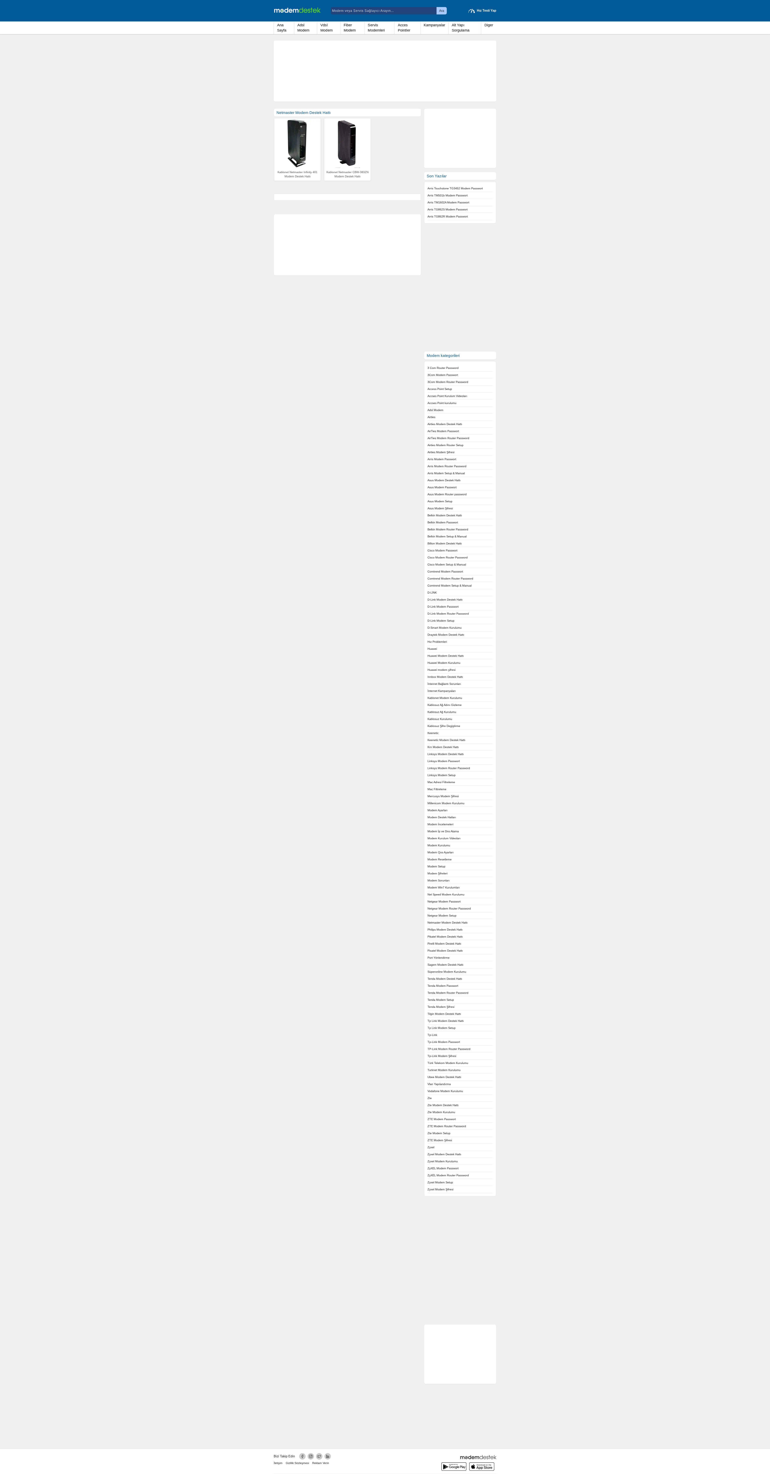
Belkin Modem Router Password (448, 529)
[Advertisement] (385, 71)
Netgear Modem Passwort (444, 901)
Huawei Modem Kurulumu (444, 662)
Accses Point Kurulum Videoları (447, 396)
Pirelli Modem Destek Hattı (444, 943)
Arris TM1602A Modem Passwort (448, 202)
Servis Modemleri (376, 27)
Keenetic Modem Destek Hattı (446, 740)
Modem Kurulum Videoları (444, 838)
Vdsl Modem (326, 27)
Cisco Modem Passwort (442, 550)
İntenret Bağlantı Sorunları (444, 683)
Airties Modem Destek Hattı (445, 424)
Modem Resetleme (440, 859)
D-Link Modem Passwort (443, 606)
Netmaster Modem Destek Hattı (448, 922)
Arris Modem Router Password (447, 466)
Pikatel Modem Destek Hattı (445, 936)
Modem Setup (436, 866)
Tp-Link (432, 1034)
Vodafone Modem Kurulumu (445, 1091)
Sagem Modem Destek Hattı (445, 964)
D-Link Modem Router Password (448, 613)
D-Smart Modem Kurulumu (445, 627)
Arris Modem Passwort (442, 459)
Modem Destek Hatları (442, 817)
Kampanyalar (434, 25)
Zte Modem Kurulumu (441, 1112)
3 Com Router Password (443, 368)
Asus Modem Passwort (442, 487)
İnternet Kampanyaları (442, 690)
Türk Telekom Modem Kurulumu (448, 1063)
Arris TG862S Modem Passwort (448, 209)
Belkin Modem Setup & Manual (447, 536)
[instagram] (311, 1456)
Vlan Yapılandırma (439, 1084)
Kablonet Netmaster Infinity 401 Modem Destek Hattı (297, 174)
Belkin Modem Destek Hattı (445, 515)
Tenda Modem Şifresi (441, 1006)
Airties (431, 417)
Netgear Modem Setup (442, 915)
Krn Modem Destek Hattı (443, 747)
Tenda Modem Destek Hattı (445, 978)
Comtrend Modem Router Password (450, 578)
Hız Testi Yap (486, 10)
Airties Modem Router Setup (445, 445)
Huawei (432, 648)
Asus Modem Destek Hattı (444, 480)
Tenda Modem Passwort (443, 985)
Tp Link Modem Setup (442, 1027)
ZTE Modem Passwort (442, 1119)
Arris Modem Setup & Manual (446, 473)
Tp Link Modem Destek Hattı (446, 1020)
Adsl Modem (303, 27)
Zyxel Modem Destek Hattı (444, 1154)
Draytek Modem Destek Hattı (446, 634)
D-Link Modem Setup (441, 620)
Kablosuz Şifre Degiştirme (444, 726)
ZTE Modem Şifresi (440, 1140)
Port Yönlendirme (439, 957)
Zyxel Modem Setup (440, 1182)
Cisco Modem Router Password (448, 557)
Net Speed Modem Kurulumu (446, 894)
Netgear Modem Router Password (449, 908)
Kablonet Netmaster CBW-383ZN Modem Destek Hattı (347, 174)
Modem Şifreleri (438, 873)
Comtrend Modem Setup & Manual (450, 585)
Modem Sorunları (439, 880)
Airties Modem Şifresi (441, 452)
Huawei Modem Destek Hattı (446, 655)
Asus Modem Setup (440, 501)
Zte (430, 1098)
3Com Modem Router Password (448, 382)
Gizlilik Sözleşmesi (297, 1463)
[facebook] (302, 1456)
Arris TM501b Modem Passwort (448, 195)
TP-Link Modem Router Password (449, 1049)
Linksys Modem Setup (442, 775)
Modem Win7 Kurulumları (444, 887)
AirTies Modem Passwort (443, 431)
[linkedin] (327, 1456)
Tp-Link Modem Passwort (444, 1042)
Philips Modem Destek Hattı (445, 929)
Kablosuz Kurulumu (440, 719)
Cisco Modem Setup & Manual (447, 564)
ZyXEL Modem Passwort (443, 1168)
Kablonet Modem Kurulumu (445, 697)
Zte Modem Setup (439, 1133)
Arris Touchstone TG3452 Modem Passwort (455, 188)
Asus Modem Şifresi (440, 508)
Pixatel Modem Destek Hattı (445, 950)
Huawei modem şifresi (442, 669)
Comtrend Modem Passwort (445, 571)
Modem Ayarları (438, 810)
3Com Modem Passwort (443, 375)
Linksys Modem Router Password (449, 768)
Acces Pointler (404, 27)
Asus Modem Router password (447, 494)
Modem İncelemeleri (440, 824)
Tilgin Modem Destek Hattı (444, 1013)
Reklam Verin (320, 1463)
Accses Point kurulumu (442, 403)
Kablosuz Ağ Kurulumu (442, 712)
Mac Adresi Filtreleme (441, 782)
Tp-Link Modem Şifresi (442, 1056)
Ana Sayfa (282, 27)
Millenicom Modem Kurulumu (446, 803)
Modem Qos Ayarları (441, 852)
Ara (441, 10)
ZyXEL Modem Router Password (448, 1175)
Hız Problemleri (437, 641)
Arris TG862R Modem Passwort (448, 216)
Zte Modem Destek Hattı (443, 1105)
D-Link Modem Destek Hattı (445, 599)
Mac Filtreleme (437, 789)
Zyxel (431, 1147)
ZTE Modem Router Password (447, 1126)
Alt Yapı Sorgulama (460, 27)
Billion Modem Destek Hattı (445, 543)
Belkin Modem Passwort (443, 522)
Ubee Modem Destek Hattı (444, 1077)
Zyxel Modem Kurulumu (443, 1161)
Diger (488, 25)
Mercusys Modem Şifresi (443, 796)
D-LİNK (432, 592)
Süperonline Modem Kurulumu (447, 971)
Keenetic (433, 733)
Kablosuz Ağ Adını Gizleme (445, 705)
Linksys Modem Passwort (444, 761)
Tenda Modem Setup (441, 999)
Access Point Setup (440, 389)
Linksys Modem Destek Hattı (446, 754)
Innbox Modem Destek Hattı (445, 676)
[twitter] (319, 1456)
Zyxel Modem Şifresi (440, 1189)
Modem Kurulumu (439, 845)
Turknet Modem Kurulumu (444, 1070)
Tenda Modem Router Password (448, 992)
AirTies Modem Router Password (448, 438)
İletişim (278, 1463)
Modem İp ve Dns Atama (443, 831)
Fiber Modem (350, 27)
